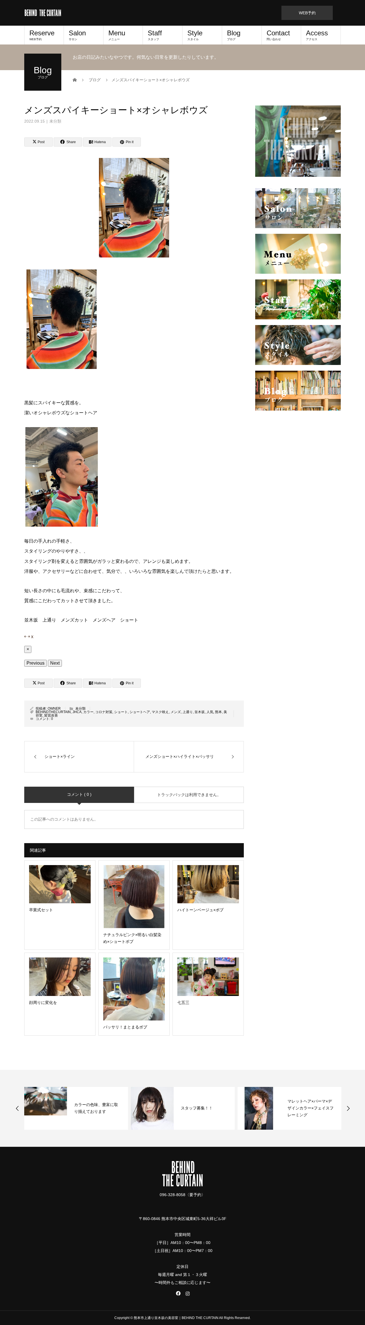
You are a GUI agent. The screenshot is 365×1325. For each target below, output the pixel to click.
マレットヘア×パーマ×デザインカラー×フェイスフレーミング (310, 1108)
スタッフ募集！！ (199, 1108)
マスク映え (160, 712)
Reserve (41, 35)
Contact (278, 35)
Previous (35, 663)
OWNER (54, 709)
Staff (155, 35)
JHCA (77, 712)
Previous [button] (17, 1108)
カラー (88, 712)
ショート (121, 712)
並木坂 (199, 712)
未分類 (55, 121)
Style (194, 35)
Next (55, 663)
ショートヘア (139, 712)
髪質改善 (51, 715)
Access (317, 35)
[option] (76, 1108)
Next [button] (348, 1108)
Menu (116, 35)
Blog (233, 35)
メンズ (176, 712)
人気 (209, 712)
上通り (187, 712)
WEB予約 (307, 13)
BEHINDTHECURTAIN (53, 712)
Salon (77, 35)
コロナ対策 (103, 712)
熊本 (218, 712)
